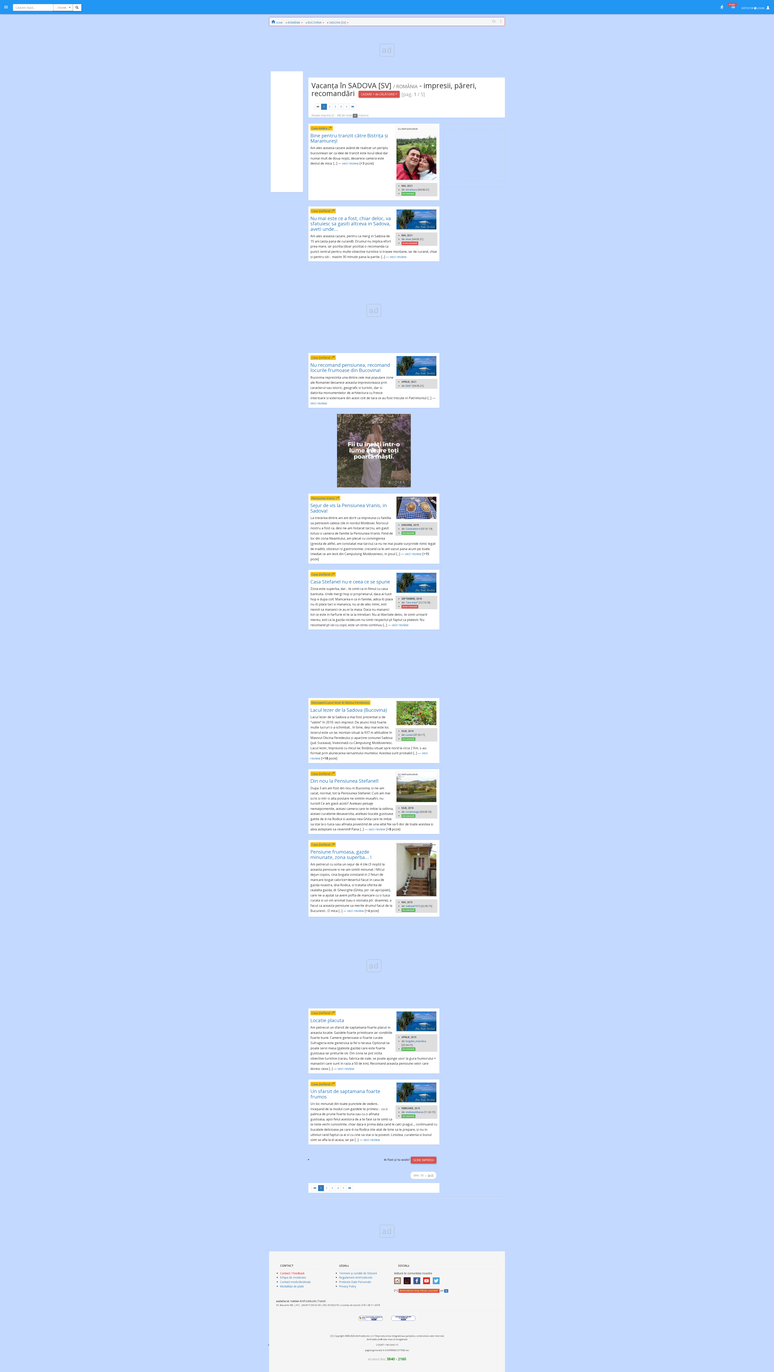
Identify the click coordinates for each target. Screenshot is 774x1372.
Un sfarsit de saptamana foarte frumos (345, 1094)
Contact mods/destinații (295, 1282)
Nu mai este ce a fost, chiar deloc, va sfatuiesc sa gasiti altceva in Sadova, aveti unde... (350, 223)
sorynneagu (412, 811)
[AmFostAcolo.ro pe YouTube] (427, 1279)
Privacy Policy (347, 1286)
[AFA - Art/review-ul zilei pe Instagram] (398, 1279)
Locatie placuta (327, 1020)
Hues (408, 239)
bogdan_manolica (416, 1041)
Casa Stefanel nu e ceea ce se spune (350, 581)
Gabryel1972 (413, 906)
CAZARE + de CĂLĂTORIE (378, 94)
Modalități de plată (292, 1286)
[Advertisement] (287, 131)
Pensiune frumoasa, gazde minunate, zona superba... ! (341, 854)
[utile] (722, 7)
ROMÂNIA (294, 22)
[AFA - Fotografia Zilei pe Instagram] (408, 1279)
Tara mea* (412, 602)
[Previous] (317, 107)
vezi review (350, 163)
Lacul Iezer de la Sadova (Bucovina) (348, 710)
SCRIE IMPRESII (423, 1160)
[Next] (352, 107)
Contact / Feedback (292, 1273)
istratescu (411, 189)
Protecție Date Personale (355, 1282)
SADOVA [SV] (337, 22)
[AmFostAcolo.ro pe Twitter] (437, 1279)
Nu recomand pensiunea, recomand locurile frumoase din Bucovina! (350, 367)
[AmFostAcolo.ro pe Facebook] (417, 1279)
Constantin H (413, 529)
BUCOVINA (314, 22)
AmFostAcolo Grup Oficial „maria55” (419, 1290)
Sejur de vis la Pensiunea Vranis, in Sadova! (348, 508)
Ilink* (409, 386)
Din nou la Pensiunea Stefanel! (344, 780)
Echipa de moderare (293, 1277)
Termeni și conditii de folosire (358, 1273)
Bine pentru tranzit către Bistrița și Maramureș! (349, 138)
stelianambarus (414, 1112)
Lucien (409, 735)
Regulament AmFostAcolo (355, 1277)
